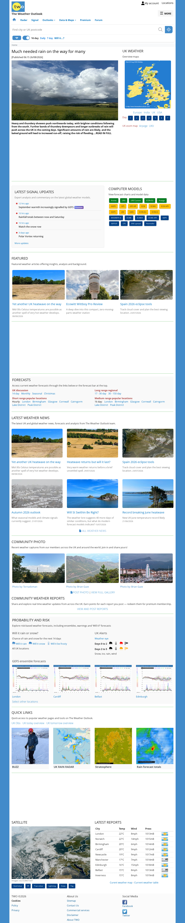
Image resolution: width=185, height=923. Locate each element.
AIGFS (113, 206)
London (26, 401)
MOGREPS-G (116, 218)
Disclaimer (72, 915)
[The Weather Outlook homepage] (14, 20)
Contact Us (73, 905)
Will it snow (38, 643)
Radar (23, 20)
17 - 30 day (100, 393)
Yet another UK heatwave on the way (36, 304)
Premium (85, 20)
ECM (143, 206)
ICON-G (155, 212)
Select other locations (25, 701)
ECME (129, 218)
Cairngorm (77, 401)
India (147, 112)
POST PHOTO (81, 592)
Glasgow (52, 401)
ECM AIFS (165, 206)
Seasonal (37, 393)
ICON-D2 (149, 200)
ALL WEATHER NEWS (94, 531)
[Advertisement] (92, 158)
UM (122, 212)
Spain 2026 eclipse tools (136, 304)
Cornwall (64, 401)
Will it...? (59, 38)
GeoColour (17, 886)
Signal (34, 20)
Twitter (126, 915)
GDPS (113, 212)
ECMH (153, 206)
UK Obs (16, 723)
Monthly (25, 393)
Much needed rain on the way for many (48, 51)
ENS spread (136, 223)
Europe (137, 112)
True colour (38, 886)
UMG (132, 212)
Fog (72, 886)
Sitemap (71, 900)
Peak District (34, 405)
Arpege (143, 126)
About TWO (73, 919)
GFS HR (133, 206)
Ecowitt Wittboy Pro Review (84, 304)
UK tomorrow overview (59, 723)
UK (153, 112)
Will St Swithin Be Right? (83, 512)
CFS (124, 223)
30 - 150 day (114, 393)
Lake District (19, 405)
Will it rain (21, 643)
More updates (21, 243)
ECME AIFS (152, 218)
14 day (15, 393)
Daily (43, 38)
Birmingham (39, 401)
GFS (122, 206)
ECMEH (140, 218)
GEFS (165, 218)
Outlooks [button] (48, 20)
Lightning (52, 886)
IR (28, 886)
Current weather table (146, 882)
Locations (167, 3)
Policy (15, 905)
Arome (113, 200)
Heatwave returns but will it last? (88, 462)
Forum (98, 20)
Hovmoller (150, 223)
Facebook (127, 906)
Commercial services (78, 910)
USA (159, 112)
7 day (50, 38)
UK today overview (33, 723)
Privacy (15, 910)
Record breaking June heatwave (143, 512)
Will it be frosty (58, 643)
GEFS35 (114, 223)
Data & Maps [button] (67, 20)
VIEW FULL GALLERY (103, 592)
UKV (151, 126)
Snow (63, 886)
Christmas (49, 393)
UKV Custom (136, 200)
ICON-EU (142, 212)
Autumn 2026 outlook (26, 512)
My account (152, 3)
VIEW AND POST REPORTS (92, 609)
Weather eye (101, 638)
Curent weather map (121, 882)
